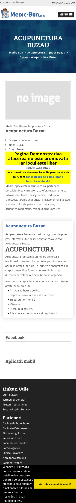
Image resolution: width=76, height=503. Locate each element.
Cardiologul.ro (11, 447)
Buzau (24, 57)
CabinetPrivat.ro (12, 462)
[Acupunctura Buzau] (38, 100)
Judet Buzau (57, 52)
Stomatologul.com (14, 433)
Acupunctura (36, 52)
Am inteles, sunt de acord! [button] (55, 484)
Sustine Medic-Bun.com (17, 409)
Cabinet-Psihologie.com (17, 423)
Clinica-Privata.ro (13, 452)
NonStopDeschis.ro (14, 457)
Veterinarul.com (12, 438)
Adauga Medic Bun (64, 2)
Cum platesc (10, 394)
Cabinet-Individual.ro (15, 443)
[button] (66, 14)
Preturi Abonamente (15, 404)
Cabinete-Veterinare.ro (16, 428)
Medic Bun (16, 52)
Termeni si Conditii (14, 399)
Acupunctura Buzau (25, 226)
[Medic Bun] (23, 12)
